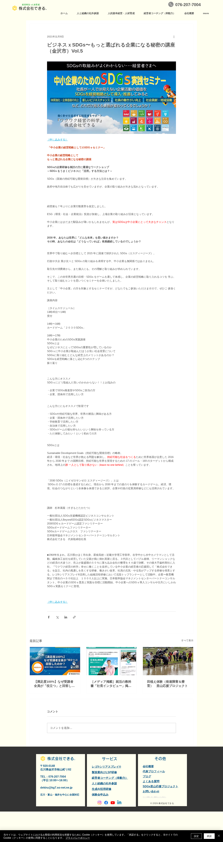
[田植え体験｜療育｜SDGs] (168, 661)
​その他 (160, 759)
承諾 (209, 836)
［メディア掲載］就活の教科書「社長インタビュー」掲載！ (111, 684)
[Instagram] (99, 802)
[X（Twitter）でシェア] (57, 617)
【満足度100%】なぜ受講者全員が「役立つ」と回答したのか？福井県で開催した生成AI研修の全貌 (54, 684)
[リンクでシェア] (74, 617)
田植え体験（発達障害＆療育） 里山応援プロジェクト (167, 684)
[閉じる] (219, 836)
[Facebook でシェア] (48, 617)
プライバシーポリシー (78, 837)
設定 (196, 836)
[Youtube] (112, 802)
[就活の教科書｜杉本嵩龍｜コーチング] (111, 661)
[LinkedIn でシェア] (65, 617)
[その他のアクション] (174, 36)
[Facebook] (106, 802)
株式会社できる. (33, 8)
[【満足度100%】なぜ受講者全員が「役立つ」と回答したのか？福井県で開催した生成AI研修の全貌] (55, 661)
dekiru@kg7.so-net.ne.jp (56, 787)
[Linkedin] (119, 802)
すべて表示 (187, 640)
